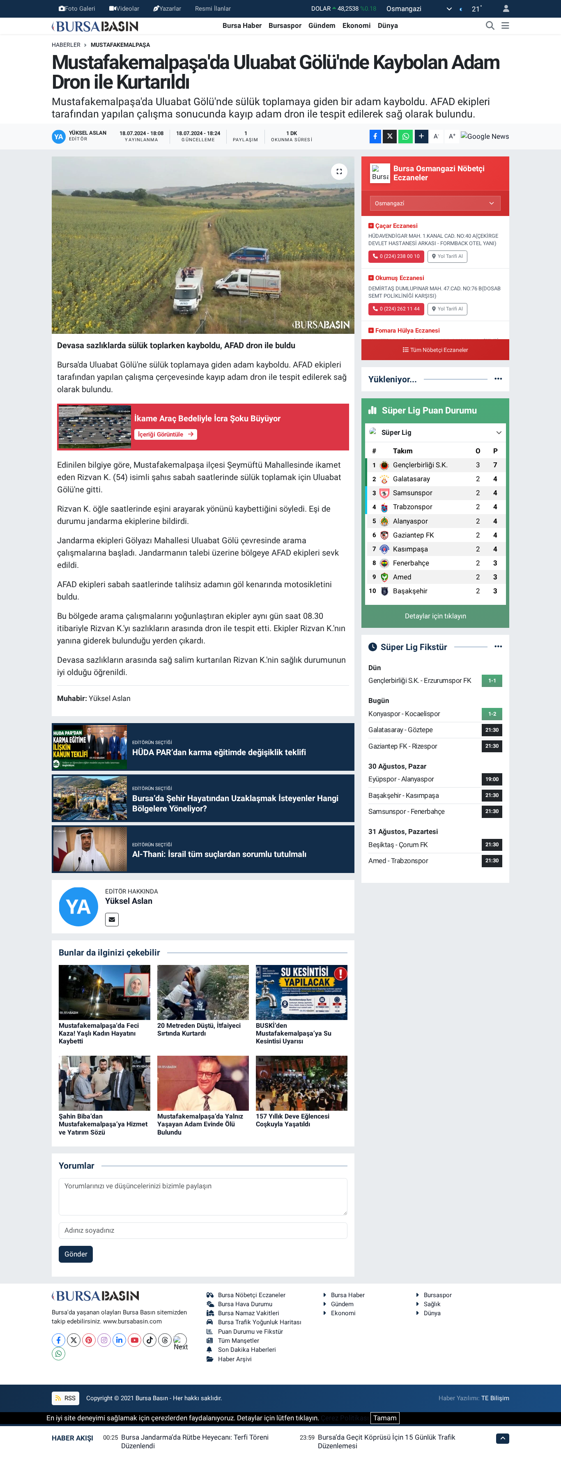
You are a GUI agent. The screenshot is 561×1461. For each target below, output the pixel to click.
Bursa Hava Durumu (245, 1304)
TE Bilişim (495, 1398)
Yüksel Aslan (128, 901)
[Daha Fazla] (421, 136)
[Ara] (490, 26)
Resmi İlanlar (213, 8)
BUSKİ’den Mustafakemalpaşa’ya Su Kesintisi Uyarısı (293, 1033)
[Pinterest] (89, 1340)
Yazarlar (170, 8)
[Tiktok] (149, 1340)
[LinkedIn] (119, 1340)
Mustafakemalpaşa (120, 44)
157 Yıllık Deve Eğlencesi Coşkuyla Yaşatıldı (292, 1120)
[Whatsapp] (58, 1353)
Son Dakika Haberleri (247, 1349)
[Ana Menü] (505, 26)
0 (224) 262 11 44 (400, 309)
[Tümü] (498, 379)
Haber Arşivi (235, 1359)
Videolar (127, 8)
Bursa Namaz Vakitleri (248, 1313)
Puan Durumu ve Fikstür (250, 1331)
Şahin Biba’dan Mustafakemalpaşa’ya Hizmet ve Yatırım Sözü (103, 1124)
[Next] (180, 1340)
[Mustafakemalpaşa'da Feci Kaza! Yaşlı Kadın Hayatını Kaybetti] (104, 992)
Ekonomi (357, 25)
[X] (73, 1340)
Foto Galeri (80, 8)
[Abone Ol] (485, 136)
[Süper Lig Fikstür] (498, 647)
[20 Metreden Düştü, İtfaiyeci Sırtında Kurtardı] (203, 992)
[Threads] (165, 1340)
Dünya (388, 25)
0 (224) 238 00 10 (400, 256)
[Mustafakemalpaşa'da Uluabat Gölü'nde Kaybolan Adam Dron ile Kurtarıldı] (203, 245)
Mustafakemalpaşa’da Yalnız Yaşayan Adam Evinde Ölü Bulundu (200, 1124)
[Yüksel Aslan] (78, 906)
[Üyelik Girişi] (502, 9)
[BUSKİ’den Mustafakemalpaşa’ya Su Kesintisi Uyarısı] (301, 992)
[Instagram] (104, 1340)
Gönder (75, 1254)
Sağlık (432, 1304)
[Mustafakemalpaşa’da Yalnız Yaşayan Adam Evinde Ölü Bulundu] (203, 1083)
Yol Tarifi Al (450, 256)
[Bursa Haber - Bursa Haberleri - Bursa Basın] (95, 25)
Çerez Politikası (345, 1418)
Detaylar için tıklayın (435, 616)
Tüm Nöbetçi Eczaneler (439, 350)
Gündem (322, 25)
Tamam (385, 1418)
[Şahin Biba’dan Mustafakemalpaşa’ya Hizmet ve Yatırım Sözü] (104, 1083)
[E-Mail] (112, 919)
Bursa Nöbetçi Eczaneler (251, 1295)
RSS (69, 1398)
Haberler (66, 44)
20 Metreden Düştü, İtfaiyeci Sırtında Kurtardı (199, 1029)
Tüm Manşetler (238, 1340)
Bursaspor (285, 25)
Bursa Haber (242, 25)
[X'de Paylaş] (390, 136)
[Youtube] (134, 1340)
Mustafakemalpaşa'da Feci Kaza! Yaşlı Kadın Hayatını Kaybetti (99, 1033)
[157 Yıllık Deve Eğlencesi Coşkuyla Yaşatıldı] (301, 1083)
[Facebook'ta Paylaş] (375, 136)
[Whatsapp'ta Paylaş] (405, 136)
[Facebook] (58, 1340)
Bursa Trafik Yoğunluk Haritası (259, 1322)
